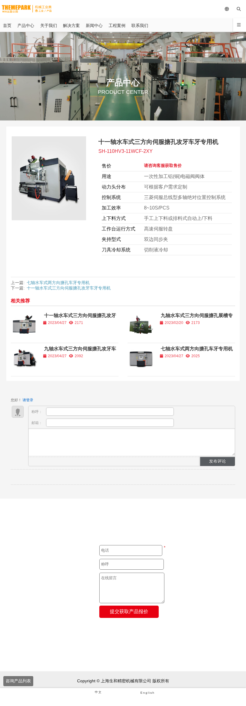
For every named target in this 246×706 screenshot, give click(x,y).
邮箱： (37, 423)
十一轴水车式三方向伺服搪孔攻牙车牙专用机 (69, 288)
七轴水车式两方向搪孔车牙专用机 (58, 282)
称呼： (37, 412)
